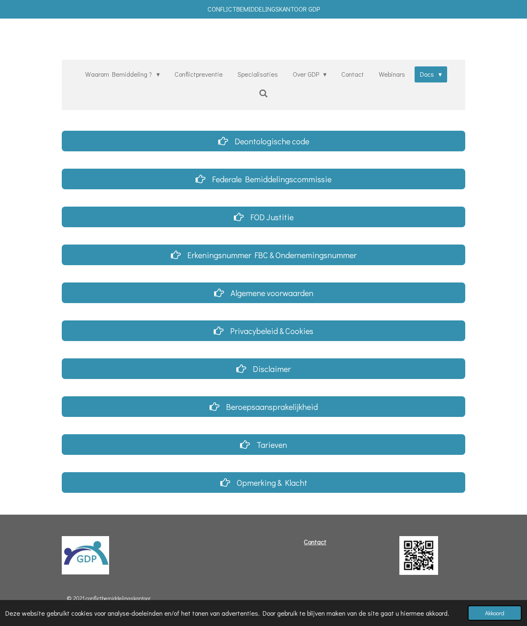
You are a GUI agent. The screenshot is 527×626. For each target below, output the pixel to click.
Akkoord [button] (494, 613)
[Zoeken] (263, 93)
